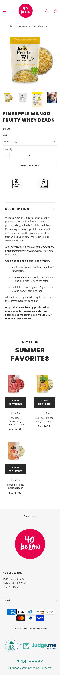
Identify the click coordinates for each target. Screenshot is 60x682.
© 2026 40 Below (20, 628)
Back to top (30, 516)
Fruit (12, 26)
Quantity (7, 149)
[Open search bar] (46, 10)
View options (15, 402)
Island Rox (15, 413)
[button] (8, 97)
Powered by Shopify (38, 628)
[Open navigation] (4, 10)
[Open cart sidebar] (55, 10)
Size (5, 134)
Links (6, 600)
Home (5, 26)
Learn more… (12, 254)
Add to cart (30, 165)
